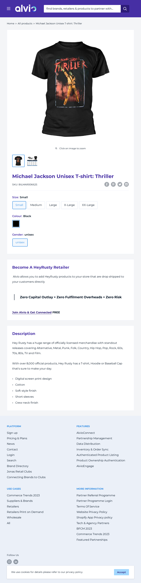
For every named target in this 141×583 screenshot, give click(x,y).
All (8, 523)
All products (25, 23)
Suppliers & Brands (20, 500)
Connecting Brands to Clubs (26, 477)
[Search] (125, 9)
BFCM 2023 (84, 528)
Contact (12, 449)
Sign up (12, 432)
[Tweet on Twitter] (119, 184)
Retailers (13, 506)
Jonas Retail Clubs (19, 471)
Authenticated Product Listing (98, 455)
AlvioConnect (86, 432)
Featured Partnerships (92, 539)
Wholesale (14, 517)
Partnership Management (94, 438)
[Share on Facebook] (106, 184)
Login (11, 455)
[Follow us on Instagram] (9, 561)
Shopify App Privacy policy (94, 517)
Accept (121, 572)
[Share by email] (126, 184)
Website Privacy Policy (92, 512)
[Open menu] (8, 8)
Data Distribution (88, 443)
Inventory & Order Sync (93, 449)
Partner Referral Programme (96, 495)
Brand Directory (18, 466)
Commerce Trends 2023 (23, 495)
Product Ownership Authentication (101, 460)
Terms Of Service (88, 506)
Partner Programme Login (94, 500)
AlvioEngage (85, 466)
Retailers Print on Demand (25, 512)
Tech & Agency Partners (93, 523)
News (11, 443)
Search (11, 460)
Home (10, 23)
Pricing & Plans (17, 438)
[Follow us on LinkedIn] (15, 561)
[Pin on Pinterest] (113, 184)
